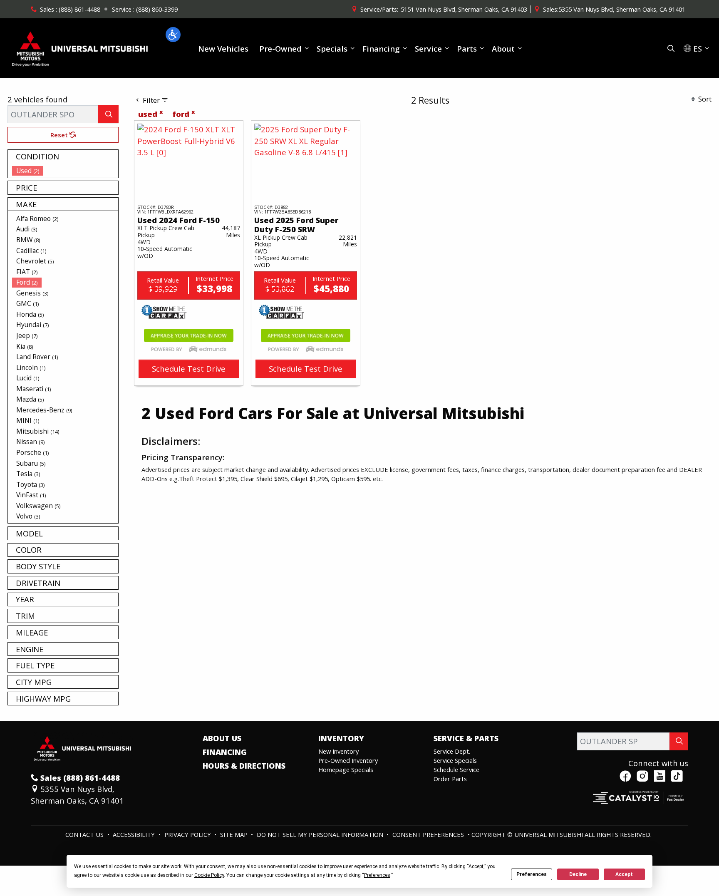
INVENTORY (341, 738)
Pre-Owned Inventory (348, 760)
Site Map (234, 834)
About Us (222, 738)
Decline (578, 874)
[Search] (108, 114)
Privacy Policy (188, 834)
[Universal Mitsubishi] (80, 47)
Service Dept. (452, 751)
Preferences (531, 874)
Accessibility (134, 834)
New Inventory (338, 751)
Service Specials (455, 760)
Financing (225, 752)
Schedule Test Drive (189, 368)
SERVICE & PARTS (466, 738)
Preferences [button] (377, 875)
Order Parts (450, 778)
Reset (59, 135)
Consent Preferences (428, 834)
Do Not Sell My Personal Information (321, 834)
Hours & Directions (244, 766)
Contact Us (85, 834)
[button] (173, 34)
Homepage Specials (345, 769)
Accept (624, 874)
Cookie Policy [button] (209, 875)
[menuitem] (65, 170)
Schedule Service (456, 769)
